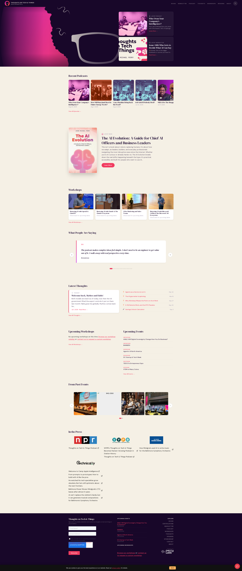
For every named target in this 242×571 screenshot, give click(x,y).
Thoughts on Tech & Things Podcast (83, 448)
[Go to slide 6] (118, 268)
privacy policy (116, 568)
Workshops (211, 3)
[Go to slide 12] (127, 268)
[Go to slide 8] (121, 268)
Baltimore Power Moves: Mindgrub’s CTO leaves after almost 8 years (84, 490)
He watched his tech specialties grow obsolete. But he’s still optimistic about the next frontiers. (84, 483)
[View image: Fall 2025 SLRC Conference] (132, 403)
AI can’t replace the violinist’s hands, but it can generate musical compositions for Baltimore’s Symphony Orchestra (84, 498)
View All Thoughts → (75, 315)
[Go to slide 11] (125, 268)
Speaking (221, 3)
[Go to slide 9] (123, 268)
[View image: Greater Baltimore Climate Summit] (85, 403)
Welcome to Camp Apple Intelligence (83, 471)
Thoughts (201, 3)
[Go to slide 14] (130, 268)
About (229, 3)
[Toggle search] (235, 3)
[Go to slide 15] (131, 268)
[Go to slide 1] (111, 268)
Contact (170, 541)
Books (173, 3)
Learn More (108, 165)
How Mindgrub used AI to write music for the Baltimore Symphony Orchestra (154, 449)
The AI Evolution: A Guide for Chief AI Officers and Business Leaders (132, 140)
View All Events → (129, 374)
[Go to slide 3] (114, 268)
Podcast (192, 3)
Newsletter (182, 3)
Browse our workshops (126, 553)
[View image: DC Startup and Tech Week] (156, 403)
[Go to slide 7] (120, 268)
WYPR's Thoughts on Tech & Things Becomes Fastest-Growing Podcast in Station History (119, 451)
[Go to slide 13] (128, 268)
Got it (172, 568)
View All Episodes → (75, 111)
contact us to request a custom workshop (94, 339)
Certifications (167, 524)
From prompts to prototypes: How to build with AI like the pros (83, 475)
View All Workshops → (75, 222)
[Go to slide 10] (124, 268)
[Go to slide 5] (117, 268)
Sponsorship (168, 539)
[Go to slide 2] (113, 268)
